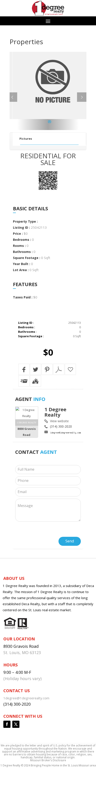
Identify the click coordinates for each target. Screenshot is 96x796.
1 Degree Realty (55, 412)
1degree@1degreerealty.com (26, 698)
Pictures (25, 139)
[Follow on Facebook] (6, 724)
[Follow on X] (15, 724)
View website (59, 421)
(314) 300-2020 (61, 426)
